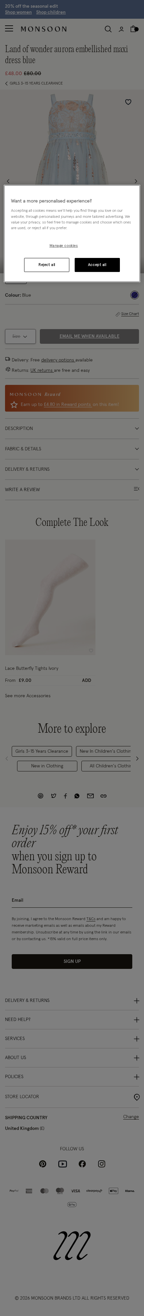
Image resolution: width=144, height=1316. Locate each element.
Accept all (97, 265)
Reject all (47, 265)
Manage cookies (64, 246)
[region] (72, 233)
